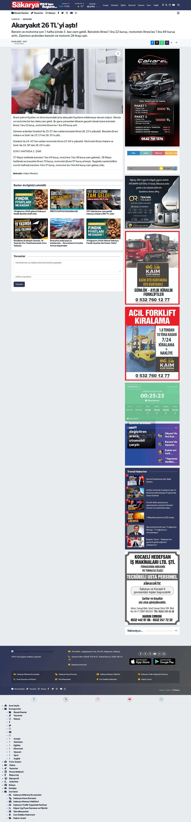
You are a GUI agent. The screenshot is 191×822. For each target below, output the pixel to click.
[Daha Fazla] (167, 43)
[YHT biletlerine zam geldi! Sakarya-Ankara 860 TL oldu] (103, 199)
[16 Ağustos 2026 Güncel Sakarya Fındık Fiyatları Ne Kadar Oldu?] (103, 229)
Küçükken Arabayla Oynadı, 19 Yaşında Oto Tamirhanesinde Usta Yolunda (30, 243)
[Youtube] (155, 654)
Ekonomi (18, 749)
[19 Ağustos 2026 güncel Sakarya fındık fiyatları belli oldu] (31, 199)
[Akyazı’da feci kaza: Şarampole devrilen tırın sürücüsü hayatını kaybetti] (160, 435)
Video (12, 765)
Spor (16, 755)
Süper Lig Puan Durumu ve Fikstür (30, 808)
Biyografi (14, 778)
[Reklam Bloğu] (152, 97)
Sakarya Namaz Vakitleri (110, 674)
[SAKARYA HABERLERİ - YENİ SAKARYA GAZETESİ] (34, 5)
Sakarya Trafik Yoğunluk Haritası (154, 674)
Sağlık (16, 759)
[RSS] (164, 654)
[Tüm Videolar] (176, 428)
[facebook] (34, 699)
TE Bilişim (176, 690)
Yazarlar (38, 13)
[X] (145, 654)
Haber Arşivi (146, 679)
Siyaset (17, 752)
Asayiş (16, 739)
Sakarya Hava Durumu (68, 674)
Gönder (19, 284)
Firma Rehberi (16, 772)
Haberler (15, 19)
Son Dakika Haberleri (108, 679)
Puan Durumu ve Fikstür (26, 679)
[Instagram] (150, 654)
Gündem (18, 742)
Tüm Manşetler (64, 679)
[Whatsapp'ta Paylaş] (162, 43)
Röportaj (14, 775)
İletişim (13, 788)
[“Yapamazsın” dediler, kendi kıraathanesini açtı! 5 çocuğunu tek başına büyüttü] (160, 460)
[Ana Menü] (178, 13)
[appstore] (140, 661)
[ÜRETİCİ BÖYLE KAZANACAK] (67, 199)
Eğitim (16, 745)
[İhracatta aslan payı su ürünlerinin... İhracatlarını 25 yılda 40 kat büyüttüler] (67, 229)
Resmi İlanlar (21, 13)
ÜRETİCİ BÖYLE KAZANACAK (64, 211)
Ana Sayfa (14, 706)
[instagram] (97, 699)
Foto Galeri (15, 762)
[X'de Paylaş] (157, 43)
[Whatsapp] (159, 654)
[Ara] (178, 5)
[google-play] (164, 661)
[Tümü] (176, 631)
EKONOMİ (27, 19)
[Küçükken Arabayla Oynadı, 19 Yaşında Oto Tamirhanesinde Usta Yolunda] (31, 229)
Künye (51, 13)
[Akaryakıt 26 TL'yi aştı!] (67, 81)
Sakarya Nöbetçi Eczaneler (28, 674)
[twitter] (66, 699)
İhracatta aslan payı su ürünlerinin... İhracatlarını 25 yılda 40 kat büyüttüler (66, 243)
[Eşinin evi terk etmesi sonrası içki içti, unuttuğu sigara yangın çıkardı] (160, 452)
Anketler (13, 782)
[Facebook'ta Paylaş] (152, 43)
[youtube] (129, 699)
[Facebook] (141, 654)
